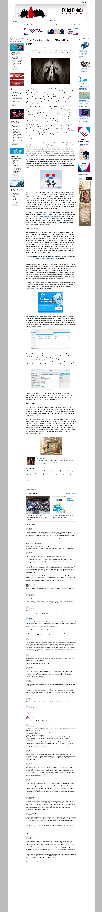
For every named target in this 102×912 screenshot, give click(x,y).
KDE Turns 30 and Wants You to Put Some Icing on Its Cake (62, 516)
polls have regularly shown (48, 216)
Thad (30, 618)
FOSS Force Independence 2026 (47, 258)
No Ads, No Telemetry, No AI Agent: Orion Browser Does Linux (84, 118)
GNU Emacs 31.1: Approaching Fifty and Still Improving (84, 69)
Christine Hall (32, 584)
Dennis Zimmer (84, 58)
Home (20, 25)
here (46, 463)
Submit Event (46, 25)
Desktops (44, 47)
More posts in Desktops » (71, 493)
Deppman (31, 594)
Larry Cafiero (84, 106)
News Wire (26, 25)
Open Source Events (36, 25)
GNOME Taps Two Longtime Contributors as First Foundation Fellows (36, 517)
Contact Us (59, 25)
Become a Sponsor (78, 25)
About (53, 25)
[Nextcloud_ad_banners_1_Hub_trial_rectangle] (50, 312)
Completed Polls (68, 25)
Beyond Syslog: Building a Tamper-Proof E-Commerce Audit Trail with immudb (84, 53)
